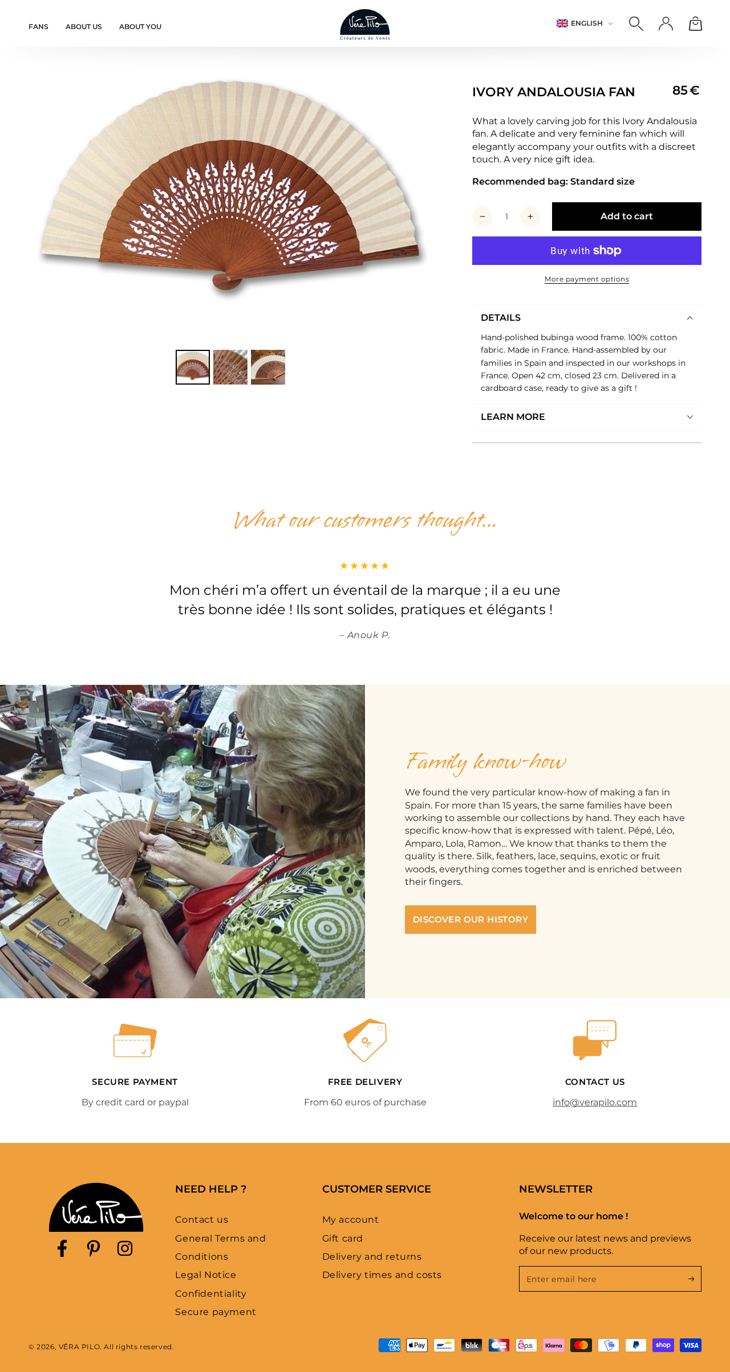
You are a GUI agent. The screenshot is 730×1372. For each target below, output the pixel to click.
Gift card (342, 1238)
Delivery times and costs (382, 1274)
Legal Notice (205, 1274)
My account (350, 1219)
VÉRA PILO (79, 1346)
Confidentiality (210, 1293)
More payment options (587, 279)
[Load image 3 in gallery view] (268, 367)
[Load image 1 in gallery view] (193, 367)
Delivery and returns (372, 1256)
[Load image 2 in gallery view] (230, 367)
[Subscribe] (694, 1278)
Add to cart (627, 216)
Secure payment (215, 1311)
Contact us (201, 1219)
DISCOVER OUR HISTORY (470, 919)
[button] (636, 23)
